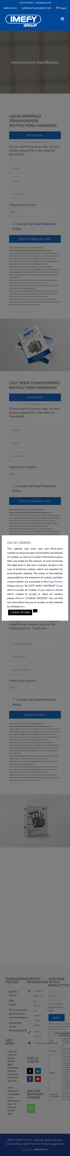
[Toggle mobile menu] (63, 19)
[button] (35, 610)
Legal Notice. (55, 581)
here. (22, 606)
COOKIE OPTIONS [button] (20, 612)
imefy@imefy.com (43, 2)
